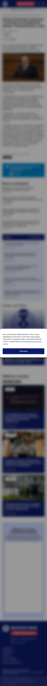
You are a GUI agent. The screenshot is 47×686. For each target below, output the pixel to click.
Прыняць (23, 351)
